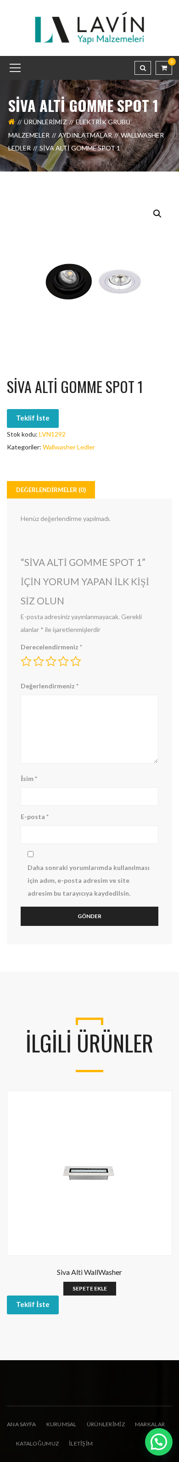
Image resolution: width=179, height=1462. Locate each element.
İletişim (81, 1443)
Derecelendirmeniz (51, 647)
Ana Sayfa (21, 1424)
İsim (29, 778)
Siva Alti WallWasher (89, 1272)
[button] (157, 213)
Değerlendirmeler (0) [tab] (51, 489)
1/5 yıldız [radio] (26, 661)
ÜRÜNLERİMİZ (106, 1424)
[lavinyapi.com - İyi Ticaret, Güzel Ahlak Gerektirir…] (89, 27)
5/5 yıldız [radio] (75, 661)
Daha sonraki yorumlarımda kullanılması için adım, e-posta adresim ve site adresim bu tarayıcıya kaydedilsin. (89, 880)
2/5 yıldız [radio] (38, 661)
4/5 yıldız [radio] (63, 661)
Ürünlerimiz (45, 122)
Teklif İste (33, 418)
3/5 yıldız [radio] (50, 661)
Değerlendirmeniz (49, 686)
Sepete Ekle (90, 1288)
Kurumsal (61, 1424)
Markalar (150, 1424)
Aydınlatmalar (85, 135)
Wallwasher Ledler (69, 447)
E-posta (35, 816)
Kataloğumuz (37, 1443)
